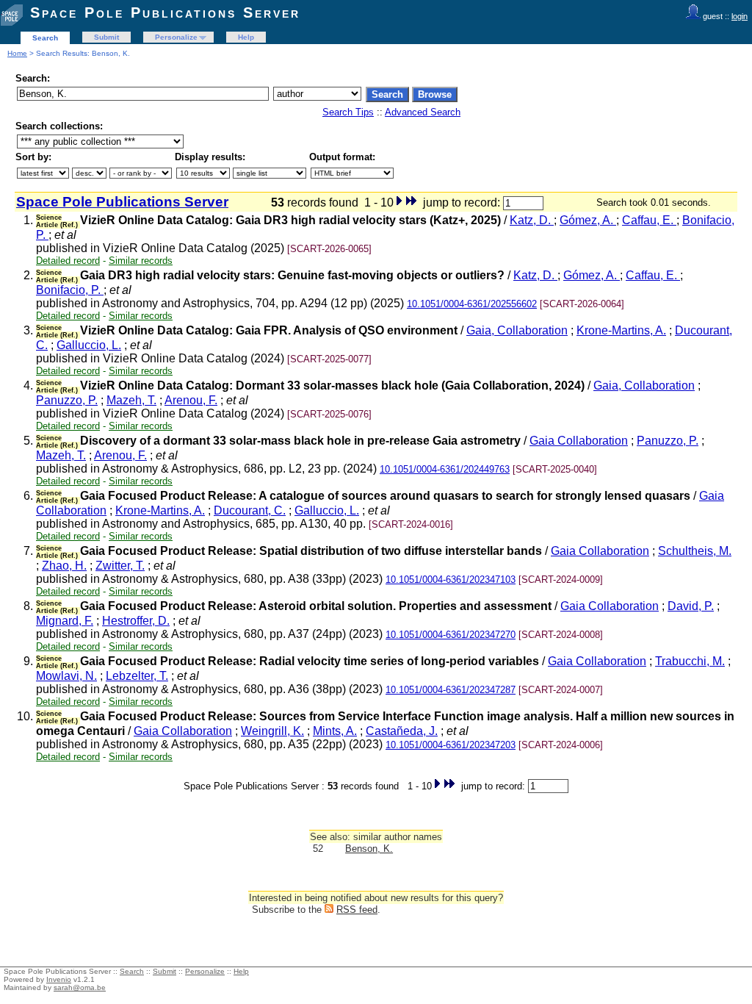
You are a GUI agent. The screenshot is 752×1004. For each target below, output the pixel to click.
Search (45, 38)
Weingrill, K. (272, 731)
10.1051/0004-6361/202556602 (472, 303)
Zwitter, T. (120, 565)
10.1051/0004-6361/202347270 (451, 634)
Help (246, 37)
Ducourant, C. (250, 510)
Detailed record (68, 260)
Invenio (58, 979)
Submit (106, 37)
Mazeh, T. (131, 400)
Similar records (141, 260)
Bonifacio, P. (70, 290)
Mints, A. (335, 731)
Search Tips (348, 112)
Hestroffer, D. (136, 620)
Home (17, 53)
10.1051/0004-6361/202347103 (451, 579)
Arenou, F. (190, 400)
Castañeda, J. (402, 731)
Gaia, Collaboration (517, 330)
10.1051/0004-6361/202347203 (451, 744)
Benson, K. (369, 848)
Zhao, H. (64, 565)
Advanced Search (422, 112)
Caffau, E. (649, 220)
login (739, 16)
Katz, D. (532, 220)
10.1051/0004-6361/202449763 (445, 469)
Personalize (176, 37)
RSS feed (356, 909)
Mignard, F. (64, 620)
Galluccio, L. (89, 345)
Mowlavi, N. (66, 676)
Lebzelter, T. (137, 676)
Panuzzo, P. (67, 400)
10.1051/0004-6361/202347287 (451, 689)
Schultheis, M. (694, 551)
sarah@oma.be (80, 987)
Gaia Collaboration (578, 440)
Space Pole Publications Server (165, 12)
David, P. (691, 606)
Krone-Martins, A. (621, 330)
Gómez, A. (588, 220)
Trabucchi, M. (690, 661)
